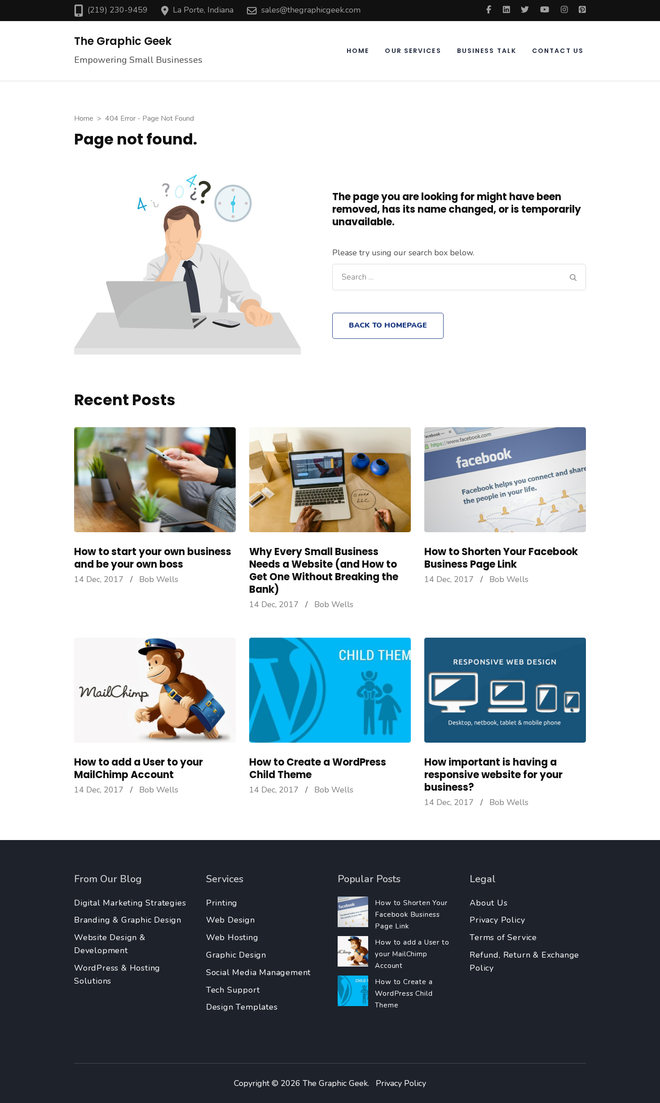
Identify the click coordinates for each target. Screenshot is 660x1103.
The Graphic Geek (123, 41)
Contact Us (558, 50)
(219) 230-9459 (118, 9)
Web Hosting (232, 937)
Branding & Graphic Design (127, 920)
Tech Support (233, 990)
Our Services (413, 50)
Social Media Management (258, 972)
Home (358, 50)
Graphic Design (236, 955)
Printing (222, 902)
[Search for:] (453, 277)
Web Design (230, 920)
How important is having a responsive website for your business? (493, 774)
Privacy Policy (497, 920)
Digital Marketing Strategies (130, 902)
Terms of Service (503, 937)
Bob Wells (158, 579)
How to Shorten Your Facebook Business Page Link (501, 558)
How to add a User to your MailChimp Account (138, 768)
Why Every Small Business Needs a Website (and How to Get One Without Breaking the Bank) (323, 570)
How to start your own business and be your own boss (152, 558)
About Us (488, 902)
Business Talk (486, 50)
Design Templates (242, 1007)
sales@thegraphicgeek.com (311, 9)
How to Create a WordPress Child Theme (317, 768)
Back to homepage (388, 325)
